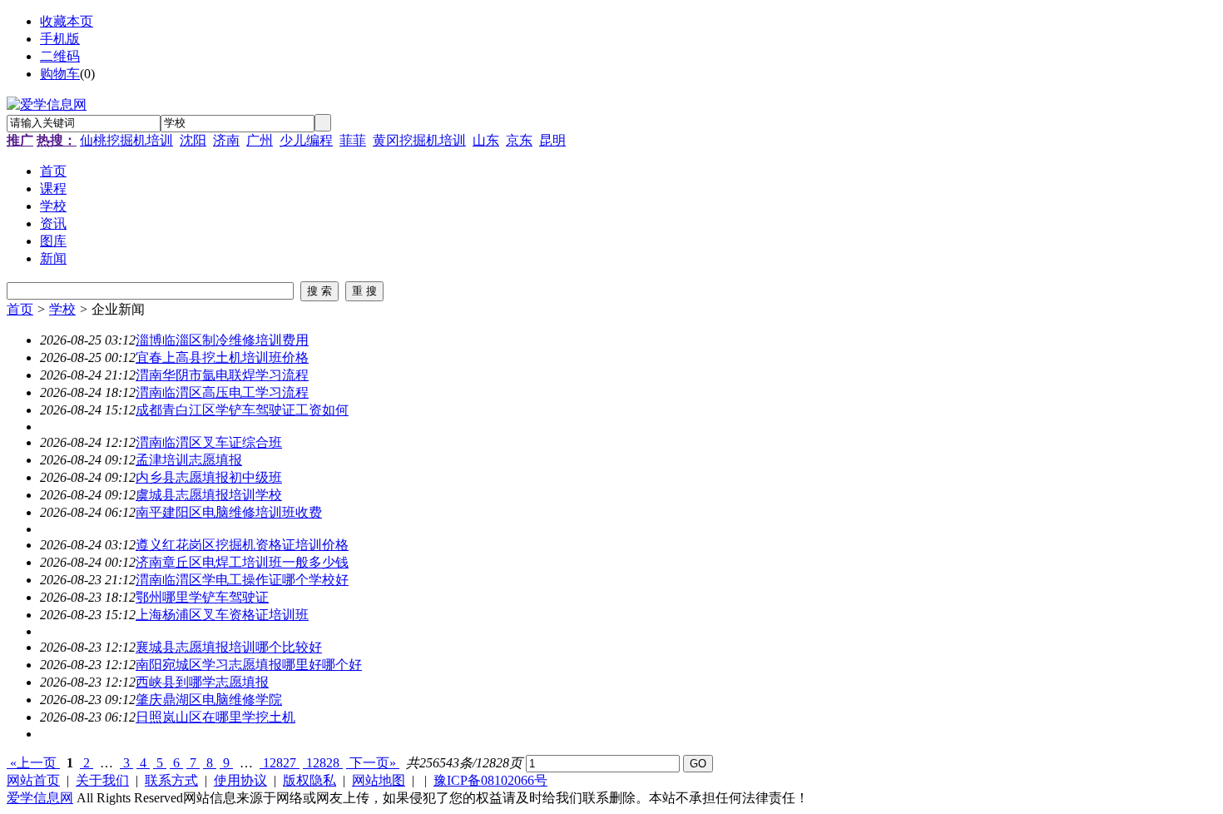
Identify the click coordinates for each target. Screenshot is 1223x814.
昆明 (552, 140)
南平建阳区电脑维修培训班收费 (229, 512)
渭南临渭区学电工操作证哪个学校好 (242, 580)
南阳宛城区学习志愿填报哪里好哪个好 (249, 665)
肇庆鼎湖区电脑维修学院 (209, 699)
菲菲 (352, 140)
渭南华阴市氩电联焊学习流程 (222, 375)
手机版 (60, 39)
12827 (280, 763)
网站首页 (33, 780)
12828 (323, 763)
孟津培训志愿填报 (189, 460)
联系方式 (171, 780)
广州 (259, 140)
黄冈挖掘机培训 (419, 140)
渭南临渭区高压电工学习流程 (222, 392)
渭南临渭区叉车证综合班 (209, 442)
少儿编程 (306, 140)
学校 (62, 309)
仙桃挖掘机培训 (126, 140)
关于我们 (102, 780)
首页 (20, 309)
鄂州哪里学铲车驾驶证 (202, 597)
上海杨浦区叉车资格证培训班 (222, 615)
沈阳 (193, 140)
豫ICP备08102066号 (490, 780)
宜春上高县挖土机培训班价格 (222, 357)
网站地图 (378, 780)
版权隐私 (309, 780)
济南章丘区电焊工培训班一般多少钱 (242, 562)
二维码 (60, 56)
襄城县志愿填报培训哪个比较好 (229, 647)
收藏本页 (66, 21)
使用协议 (240, 780)
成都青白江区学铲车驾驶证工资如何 (242, 410)
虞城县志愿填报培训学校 (209, 495)
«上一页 (33, 763)
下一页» (372, 763)
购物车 (60, 74)
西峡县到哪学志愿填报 (202, 682)
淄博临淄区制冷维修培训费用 (222, 340)
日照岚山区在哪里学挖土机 (215, 717)
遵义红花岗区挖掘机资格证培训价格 (242, 545)
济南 (226, 140)
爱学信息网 (40, 798)
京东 (519, 140)
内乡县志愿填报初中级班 (209, 477)
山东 (486, 140)
